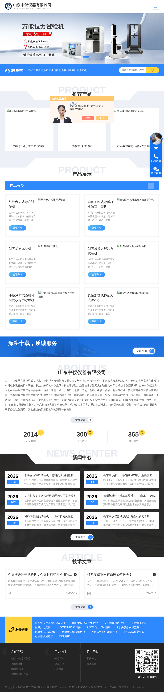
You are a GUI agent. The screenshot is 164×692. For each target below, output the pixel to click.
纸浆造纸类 (17, 668)
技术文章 (91, 663)
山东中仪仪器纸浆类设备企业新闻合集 (126, 516)
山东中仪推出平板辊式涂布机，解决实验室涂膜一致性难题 (130, 475)
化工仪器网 (111, 687)
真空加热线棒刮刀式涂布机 (100, 297)
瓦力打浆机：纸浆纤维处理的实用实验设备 (50, 495)
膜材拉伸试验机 (82, 146)
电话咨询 (156, 161)
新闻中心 (91, 658)
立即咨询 (142, 350)
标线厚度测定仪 (44, 636)
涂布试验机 (17, 663)
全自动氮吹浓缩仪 (114, 623)
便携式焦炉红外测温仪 (104, 631)
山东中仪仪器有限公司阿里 (50, 623)
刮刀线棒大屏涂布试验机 (100, 251)
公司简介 (59, 658)
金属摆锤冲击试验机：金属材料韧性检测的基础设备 (40, 574)
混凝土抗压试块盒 (45, 631)
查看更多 (80, 419)
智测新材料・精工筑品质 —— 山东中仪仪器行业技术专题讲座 (130, 495)
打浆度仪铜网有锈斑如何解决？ (109, 574)
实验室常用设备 (19, 674)
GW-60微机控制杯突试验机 (134, 146)
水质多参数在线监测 (127, 627)
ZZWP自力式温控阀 (98, 627)
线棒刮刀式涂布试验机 (21, 204)
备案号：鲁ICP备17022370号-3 (76, 687)
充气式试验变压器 (133, 631)
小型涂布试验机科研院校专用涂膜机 (21, 297)
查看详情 (17, 228)
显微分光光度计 (44, 627)
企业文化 (59, 663)
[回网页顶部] (156, 149)
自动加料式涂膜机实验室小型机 (100, 204)
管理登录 (124, 687)
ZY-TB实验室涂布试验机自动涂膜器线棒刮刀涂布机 (57, 70)
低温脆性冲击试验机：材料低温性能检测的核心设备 (51, 475)
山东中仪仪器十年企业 (85, 623)
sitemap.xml (137, 687)
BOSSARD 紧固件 (70, 627)
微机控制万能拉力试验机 (29, 146)
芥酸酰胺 (64, 636)
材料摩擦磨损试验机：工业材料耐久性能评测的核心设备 (51, 516)
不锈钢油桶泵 (139, 623)
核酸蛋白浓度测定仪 (73, 631)
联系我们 (59, 668)
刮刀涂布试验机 (20, 248)
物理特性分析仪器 (21, 658)
